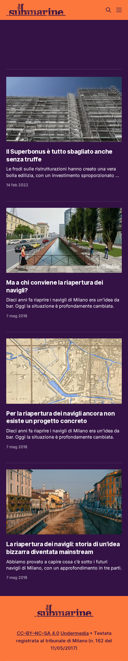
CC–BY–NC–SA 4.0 (38, 633)
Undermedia (75, 633)
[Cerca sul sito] (108, 10)
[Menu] (119, 10)
